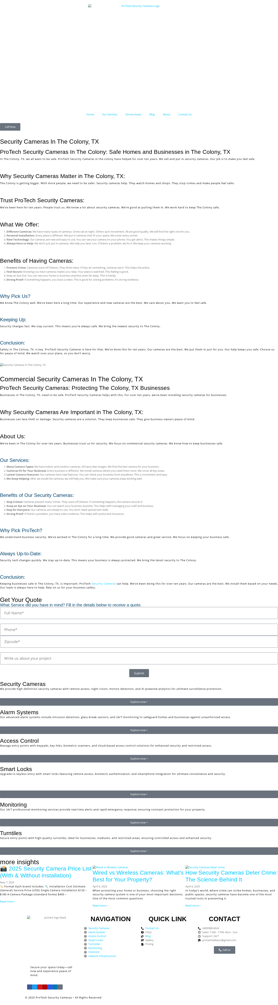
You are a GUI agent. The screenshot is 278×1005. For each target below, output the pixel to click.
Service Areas (133, 114)
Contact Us (185, 114)
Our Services (109, 114)
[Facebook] (29, 987)
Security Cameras (104, 583)
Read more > (7, 901)
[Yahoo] (60, 987)
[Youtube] (39, 987)
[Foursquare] (50, 987)
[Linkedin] (55, 987)
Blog (152, 114)
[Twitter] (34, 987)
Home (90, 114)
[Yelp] (44, 987)
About (166, 114)
